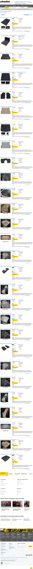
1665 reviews (13, 55)
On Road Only (3, 492)
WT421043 (14, 426)
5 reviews (13, 38)
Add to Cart (15, 41)
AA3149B (14, 76)
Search (10, 549)
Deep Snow (2, 494)
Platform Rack (19, 491)
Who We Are (10, 544)
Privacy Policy (13, 557)
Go (27, 7)
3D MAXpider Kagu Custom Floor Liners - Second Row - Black (9, 266)
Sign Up (2, 554)
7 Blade (18, 482)
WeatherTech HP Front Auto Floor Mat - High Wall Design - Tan (9, 250)
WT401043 (14, 127)
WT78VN (14, 381)
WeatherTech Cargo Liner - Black (5, 123)
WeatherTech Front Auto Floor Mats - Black (6, 91)
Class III (2, 482)
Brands (25, 5)
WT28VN (14, 303)
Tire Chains (3, 488)
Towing (2, 5)
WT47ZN (14, 365)
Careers (10, 545)
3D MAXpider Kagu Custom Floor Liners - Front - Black (8, 343)
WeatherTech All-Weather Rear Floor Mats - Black (7, 188)
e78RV (14, 39)
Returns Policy (3, 545)
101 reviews (13, 269)
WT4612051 (15, 318)
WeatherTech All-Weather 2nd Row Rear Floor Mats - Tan (9, 203)
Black (18, 494)
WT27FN (14, 192)
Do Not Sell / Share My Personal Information (21, 557)
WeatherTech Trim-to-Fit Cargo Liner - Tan (6, 106)
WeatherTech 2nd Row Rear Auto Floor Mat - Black (8, 157)
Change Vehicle (22, 7)
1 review (13, 109)
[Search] (16, 2)
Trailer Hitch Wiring (20, 483)
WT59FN (14, 207)
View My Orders (3, 544)
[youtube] (31, 555)
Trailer (10, 5)
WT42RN (14, 333)
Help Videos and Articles (12, 548)
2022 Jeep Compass (13, 7)
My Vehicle (6, 7)
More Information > (28, 31)
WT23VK (14, 110)
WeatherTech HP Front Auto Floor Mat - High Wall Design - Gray (10, 361)
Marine (22, 5)
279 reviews (13, 424)
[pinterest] (28, 555)
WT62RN (14, 443)
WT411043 (14, 237)
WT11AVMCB (15, 57)
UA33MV (14, 348)
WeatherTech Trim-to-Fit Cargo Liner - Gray (7, 140)
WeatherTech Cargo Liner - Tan (5, 233)
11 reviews (13, 457)
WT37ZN (14, 176)
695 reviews (13, 301)
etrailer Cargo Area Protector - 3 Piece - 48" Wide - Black (8, 17)
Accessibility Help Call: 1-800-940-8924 (6, 557)
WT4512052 (15, 411)
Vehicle (14, 5)
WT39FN (14, 396)
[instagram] (30, 555)
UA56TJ (14, 458)
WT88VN (14, 222)
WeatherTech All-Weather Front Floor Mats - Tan (7, 218)
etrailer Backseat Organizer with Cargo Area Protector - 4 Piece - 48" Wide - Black (12, 35)
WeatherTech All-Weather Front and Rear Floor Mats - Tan (9, 439)
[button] (30, 505)
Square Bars (19, 492)
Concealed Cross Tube (4, 483)
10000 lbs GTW (3, 485)
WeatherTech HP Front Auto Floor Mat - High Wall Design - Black (10, 172)
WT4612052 (15, 288)
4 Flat (18, 485)
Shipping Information (3, 546)
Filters (3, 14)
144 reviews (13, 175)
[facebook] (26, 555)
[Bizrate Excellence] (1, 563)
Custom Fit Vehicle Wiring (22, 479)
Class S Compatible (3, 491)
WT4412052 (15, 161)
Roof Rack (19, 488)
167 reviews (13, 20)
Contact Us (2, 547)
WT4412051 (15, 95)
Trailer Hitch (3, 479)
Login (1, 553)
